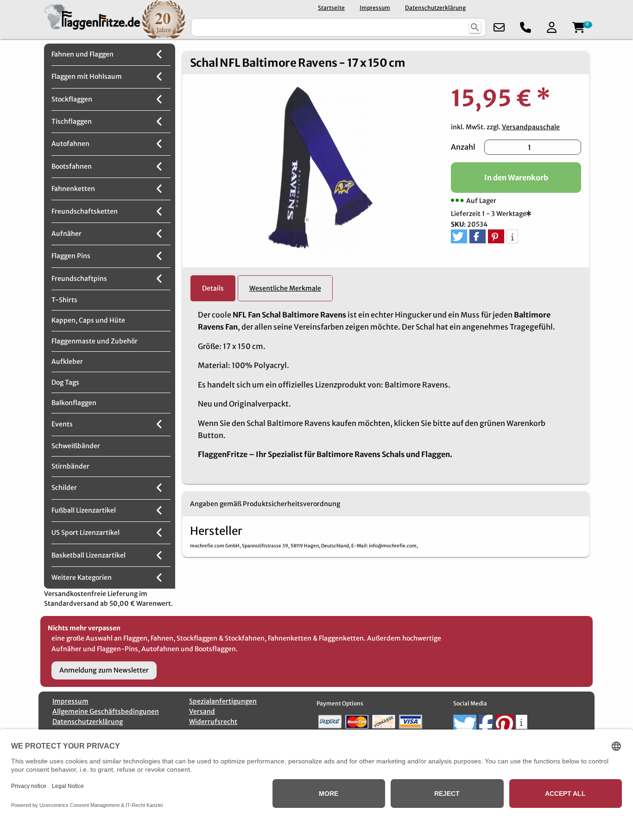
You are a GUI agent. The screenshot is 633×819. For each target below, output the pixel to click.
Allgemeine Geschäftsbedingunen (105, 711)
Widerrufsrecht (213, 721)
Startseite (331, 7)
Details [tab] (213, 288)
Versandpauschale (531, 127)
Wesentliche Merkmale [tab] (285, 288)
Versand (202, 711)
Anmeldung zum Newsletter (104, 670)
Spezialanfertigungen (223, 701)
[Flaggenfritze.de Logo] (90, 19)
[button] (459, 236)
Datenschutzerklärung (435, 7)
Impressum (375, 7)
